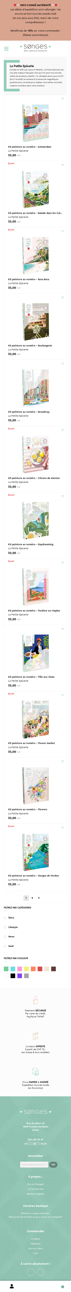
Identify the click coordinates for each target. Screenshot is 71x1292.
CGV (35, 1253)
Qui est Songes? (35, 1184)
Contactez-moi (35, 1189)
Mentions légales (35, 1194)
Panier (59, 1286)
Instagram (40, 1272)
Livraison (35, 1239)
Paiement (35, 1244)
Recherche (35, 1286)
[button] (62, 98)
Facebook (30, 1272)
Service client (35, 1248)
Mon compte (12, 1286)
